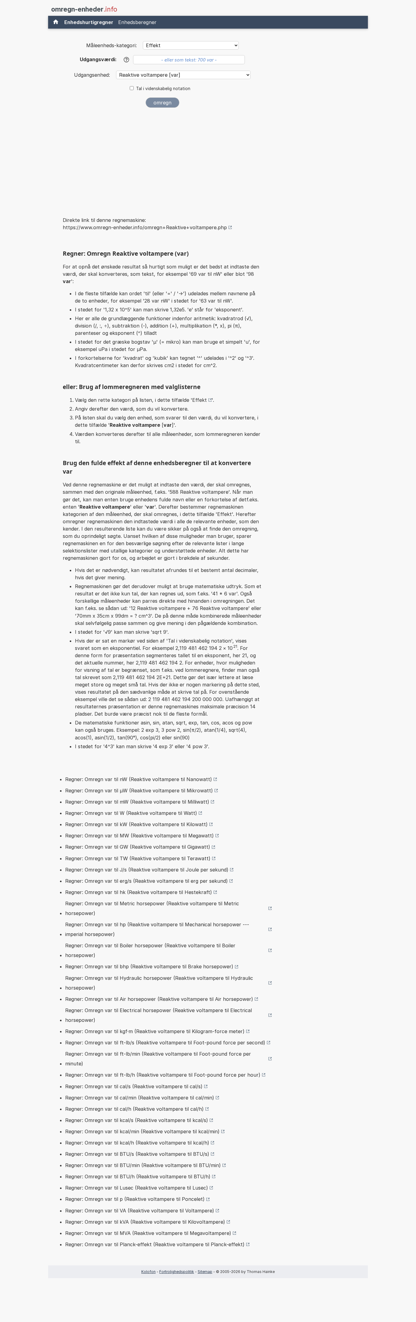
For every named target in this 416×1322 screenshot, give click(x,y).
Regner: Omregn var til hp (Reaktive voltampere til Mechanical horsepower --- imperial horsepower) (157, 929)
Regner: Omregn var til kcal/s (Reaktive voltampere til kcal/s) (136, 1120)
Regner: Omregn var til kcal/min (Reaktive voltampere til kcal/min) (142, 1131)
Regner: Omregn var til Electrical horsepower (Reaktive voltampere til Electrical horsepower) (158, 1015)
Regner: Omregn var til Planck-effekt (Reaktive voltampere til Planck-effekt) (155, 1244)
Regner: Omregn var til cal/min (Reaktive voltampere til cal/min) (139, 1098)
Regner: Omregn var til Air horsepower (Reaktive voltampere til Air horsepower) (159, 999)
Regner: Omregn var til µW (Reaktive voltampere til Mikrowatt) (139, 790)
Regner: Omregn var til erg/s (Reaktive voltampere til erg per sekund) (146, 881)
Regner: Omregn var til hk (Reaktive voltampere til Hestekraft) (138, 892)
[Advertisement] (162, 158)
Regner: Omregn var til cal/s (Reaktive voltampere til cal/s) (134, 1086)
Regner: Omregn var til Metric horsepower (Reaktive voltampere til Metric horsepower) (152, 908)
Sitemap (205, 1271)
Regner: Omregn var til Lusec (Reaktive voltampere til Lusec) (136, 1188)
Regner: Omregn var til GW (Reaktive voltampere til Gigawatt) (137, 847)
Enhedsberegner (137, 22)
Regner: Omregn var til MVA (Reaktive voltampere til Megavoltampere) (148, 1233)
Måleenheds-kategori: (111, 45)
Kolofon (148, 1271)
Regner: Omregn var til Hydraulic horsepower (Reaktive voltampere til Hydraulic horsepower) (159, 983)
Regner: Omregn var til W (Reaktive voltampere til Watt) (131, 813)
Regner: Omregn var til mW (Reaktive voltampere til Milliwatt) (137, 802)
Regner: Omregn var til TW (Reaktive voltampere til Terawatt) (137, 858)
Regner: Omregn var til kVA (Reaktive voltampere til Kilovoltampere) (145, 1222)
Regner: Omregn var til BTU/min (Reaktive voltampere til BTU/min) (143, 1165)
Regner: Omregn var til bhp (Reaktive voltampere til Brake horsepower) (149, 966)
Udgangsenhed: (92, 75)
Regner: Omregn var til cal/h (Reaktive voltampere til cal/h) (134, 1109)
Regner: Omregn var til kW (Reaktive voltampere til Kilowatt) (136, 824)
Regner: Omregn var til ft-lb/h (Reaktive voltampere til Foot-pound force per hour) (162, 1075)
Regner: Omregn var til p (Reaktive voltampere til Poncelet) (135, 1199)
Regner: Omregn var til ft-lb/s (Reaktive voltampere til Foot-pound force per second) (165, 1043)
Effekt (199, 400)
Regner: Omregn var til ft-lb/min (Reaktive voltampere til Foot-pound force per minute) (158, 1059)
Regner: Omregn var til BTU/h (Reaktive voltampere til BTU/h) (137, 1176)
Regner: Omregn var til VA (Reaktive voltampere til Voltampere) (139, 1211)
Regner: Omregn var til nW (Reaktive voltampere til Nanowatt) (138, 779)
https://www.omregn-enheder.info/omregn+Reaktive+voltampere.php (145, 227)
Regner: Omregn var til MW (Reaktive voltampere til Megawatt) (139, 836)
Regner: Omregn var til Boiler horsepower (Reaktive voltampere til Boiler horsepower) (150, 950)
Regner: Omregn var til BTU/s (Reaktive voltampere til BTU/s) (137, 1154)
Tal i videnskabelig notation (163, 88)
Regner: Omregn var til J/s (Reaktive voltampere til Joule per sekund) (146, 870)
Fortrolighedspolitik (176, 1271)
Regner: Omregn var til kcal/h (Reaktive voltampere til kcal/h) (137, 1143)
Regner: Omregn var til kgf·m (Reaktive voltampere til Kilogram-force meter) (155, 1031)
